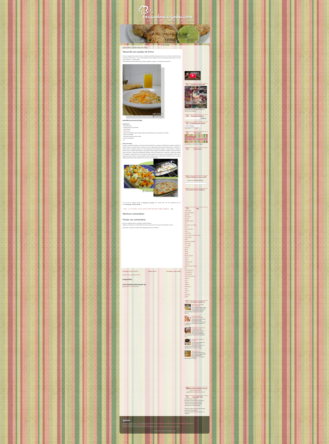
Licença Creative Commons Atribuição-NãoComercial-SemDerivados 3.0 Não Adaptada (172, 423)
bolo (186, 223)
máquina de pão (188, 262)
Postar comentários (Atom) (133, 274)
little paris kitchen (189, 255)
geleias (186, 249)
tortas (186, 292)
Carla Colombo (137, 423)
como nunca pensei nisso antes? (192, 235)
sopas (186, 288)
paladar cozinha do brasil (191, 266)
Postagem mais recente (130, 271)
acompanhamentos (189, 212)
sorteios (187, 290)
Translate (196, 128)
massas (140, 208)
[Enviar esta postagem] (171, 208)
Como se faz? (188, 210)
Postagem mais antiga (173, 271)
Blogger (174, 431)
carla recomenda (189, 229)
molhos (186, 259)
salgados (161, 208)
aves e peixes (188, 216)
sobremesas (188, 286)
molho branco (126, 131)
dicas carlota (188, 243)
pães (186, 268)
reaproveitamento (189, 270)
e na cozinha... (134, 208)
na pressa (144, 208)
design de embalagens (190, 241)
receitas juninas (188, 274)
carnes (186, 231)
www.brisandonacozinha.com (142, 425)
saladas (186, 282)
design (186, 239)
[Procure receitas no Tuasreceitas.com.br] (195, 390)
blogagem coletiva (189, 221)
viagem (186, 296)
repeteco (187, 278)
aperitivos (187, 214)
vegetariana (166, 208)
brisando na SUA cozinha (190, 225)
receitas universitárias (152, 208)
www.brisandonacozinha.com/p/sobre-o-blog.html (167, 426)
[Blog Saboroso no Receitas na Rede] (195, 392)
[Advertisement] (197, 57)
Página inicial (152, 271)
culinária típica (188, 237)
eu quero (187, 247)
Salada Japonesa (196, 351)
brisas (186, 227)
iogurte (186, 251)
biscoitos (187, 218)
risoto (186, 280)
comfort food (188, 233)
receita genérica (188, 272)
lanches (186, 253)
